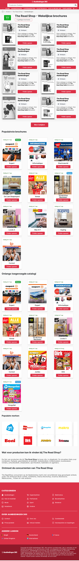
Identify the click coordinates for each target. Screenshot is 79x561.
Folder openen (27, 43)
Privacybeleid (9, 523)
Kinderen (58, 502)
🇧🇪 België (5, 535)
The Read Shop (17, 11)
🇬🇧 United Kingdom (8, 538)
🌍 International (32, 538)
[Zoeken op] (75, 5)
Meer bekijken (39, 125)
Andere (8, 11)
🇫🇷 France (55, 535)
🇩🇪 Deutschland (32, 535)
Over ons (33, 518)
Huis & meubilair (54, 8)
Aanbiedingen (16, 8)
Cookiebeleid (59, 518)
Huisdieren (8, 506)
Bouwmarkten (60, 499)
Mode (6, 502)
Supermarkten (29, 8)
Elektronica (42, 8)
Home (7, 8)
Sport (32, 502)
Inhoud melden (35, 523)
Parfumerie (67, 8)
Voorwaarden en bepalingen (65, 523)
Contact (7, 518)
